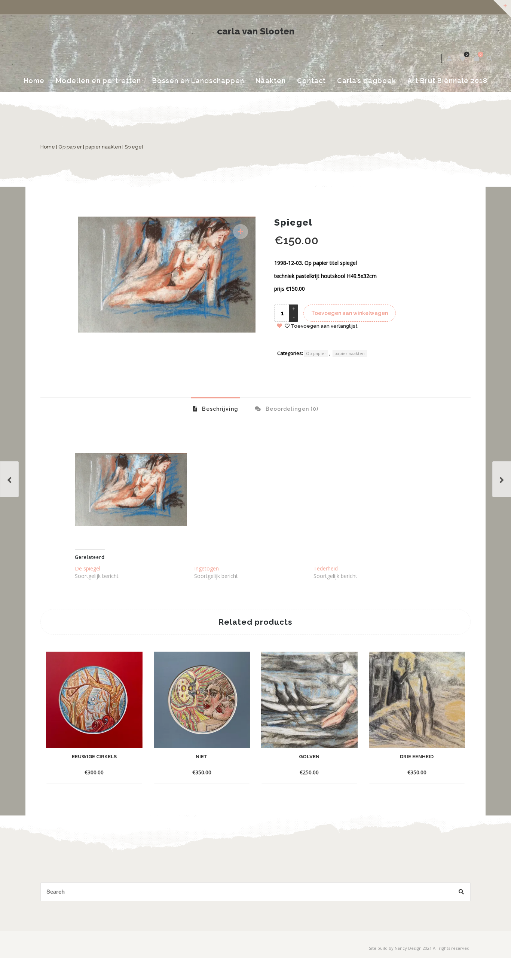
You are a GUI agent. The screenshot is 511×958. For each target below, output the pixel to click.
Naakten (271, 81)
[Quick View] (132, 760)
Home (34, 81)
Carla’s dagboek (366, 81)
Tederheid (325, 568)
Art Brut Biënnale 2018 (447, 81)
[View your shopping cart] (476, 58)
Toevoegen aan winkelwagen (349, 313)
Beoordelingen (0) (291, 409)
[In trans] (501, 479)
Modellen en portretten (98, 81)
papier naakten (103, 147)
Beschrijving (219, 409)
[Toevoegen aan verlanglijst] (94, 772)
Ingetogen (206, 568)
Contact (311, 81)
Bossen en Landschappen (198, 81)
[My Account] (450, 58)
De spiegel (87, 568)
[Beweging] (9, 479)
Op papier (70, 147)
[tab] (215, 408)
